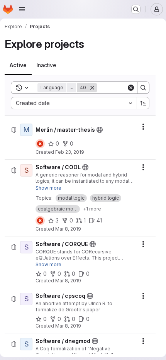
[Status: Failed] (40, 143)
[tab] (18, 65)
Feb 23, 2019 (69, 152)
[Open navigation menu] (22, 9)
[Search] (143, 88)
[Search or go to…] (136, 9)
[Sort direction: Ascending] (143, 103)
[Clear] (131, 87)
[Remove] (92, 87)
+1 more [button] (92, 209)
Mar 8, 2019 (68, 229)
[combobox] (74, 103)
